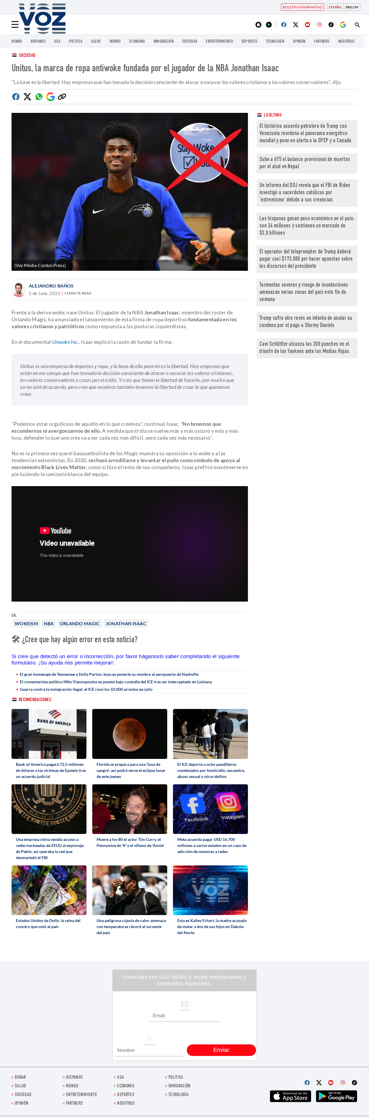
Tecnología (275, 42)
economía (137, 42)
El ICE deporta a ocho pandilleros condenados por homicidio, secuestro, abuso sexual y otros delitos (211, 770)
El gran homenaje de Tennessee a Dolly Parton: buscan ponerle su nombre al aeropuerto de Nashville (109, 674)
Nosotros (346, 42)
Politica (75, 42)
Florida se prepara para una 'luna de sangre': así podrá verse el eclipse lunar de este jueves (131, 770)
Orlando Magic (80, 623)
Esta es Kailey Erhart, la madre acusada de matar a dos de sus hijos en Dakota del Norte (211, 926)
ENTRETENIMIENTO (219, 42)
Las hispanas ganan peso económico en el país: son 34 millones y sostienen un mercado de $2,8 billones (307, 226)
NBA (49, 623)
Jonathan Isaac (126, 623)
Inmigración (164, 42)
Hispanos (38, 42)
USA (57, 42)
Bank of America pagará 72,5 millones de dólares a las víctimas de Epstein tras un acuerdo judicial (51, 770)
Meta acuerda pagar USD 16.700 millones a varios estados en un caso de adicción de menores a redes (211, 845)
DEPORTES (249, 42)
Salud (96, 42)
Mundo (115, 42)
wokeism (26, 623)
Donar (17, 42)
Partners (321, 42)
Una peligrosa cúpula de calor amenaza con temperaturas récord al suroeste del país (131, 926)
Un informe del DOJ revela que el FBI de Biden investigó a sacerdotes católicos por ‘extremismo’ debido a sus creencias (304, 193)
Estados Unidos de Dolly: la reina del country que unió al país (48, 923)
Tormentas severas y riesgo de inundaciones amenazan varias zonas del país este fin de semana (303, 292)
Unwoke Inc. (65, 342)
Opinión (299, 42)
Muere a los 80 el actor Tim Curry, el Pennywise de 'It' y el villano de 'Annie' (130, 842)
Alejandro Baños (51, 285)
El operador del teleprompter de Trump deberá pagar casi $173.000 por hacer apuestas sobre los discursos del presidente (306, 259)
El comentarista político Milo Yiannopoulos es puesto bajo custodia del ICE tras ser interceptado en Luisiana (116, 681)
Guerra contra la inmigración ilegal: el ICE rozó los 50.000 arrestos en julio (86, 689)
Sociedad (189, 42)
